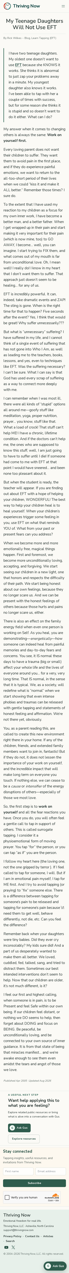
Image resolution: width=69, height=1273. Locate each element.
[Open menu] (63, 6)
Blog (27, 38)
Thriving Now (26, 6)
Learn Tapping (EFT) (43, 38)
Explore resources (24, 1139)
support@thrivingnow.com (18, 1230)
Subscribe (34, 1183)
